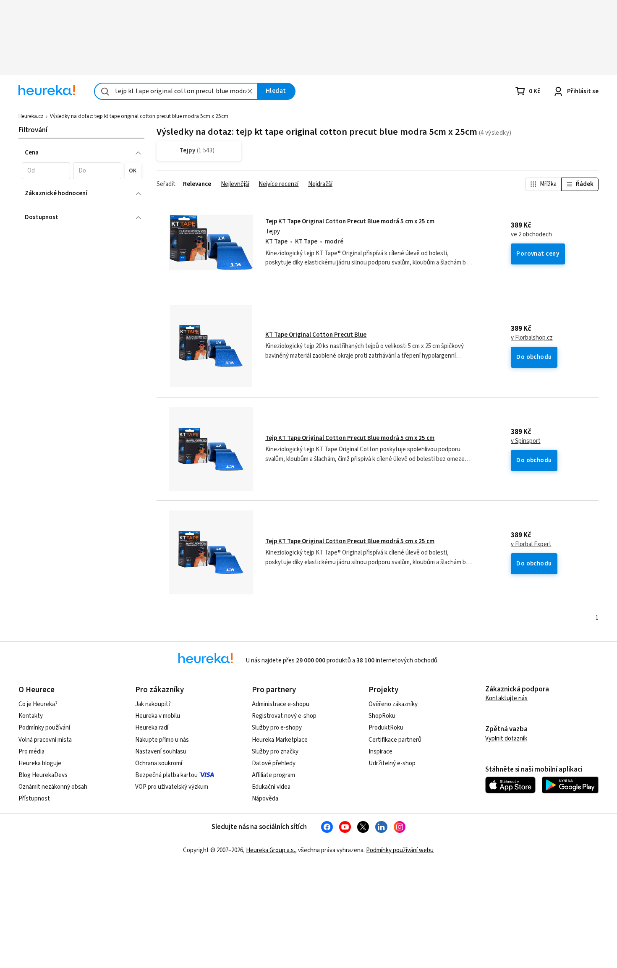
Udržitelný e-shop (392, 763)
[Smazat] (250, 91)
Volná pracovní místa (45, 739)
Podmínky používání (44, 727)
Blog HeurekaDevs (43, 775)
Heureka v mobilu (157, 716)
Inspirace (380, 751)
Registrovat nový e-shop (284, 716)
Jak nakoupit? (153, 704)
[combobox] (176, 91)
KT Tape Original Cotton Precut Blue (315, 334)
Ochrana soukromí (158, 763)
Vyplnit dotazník (506, 738)
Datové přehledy (273, 763)
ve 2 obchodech (531, 234)
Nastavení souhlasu (160, 751)
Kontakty (30, 716)
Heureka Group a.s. (270, 850)
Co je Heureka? (38, 704)
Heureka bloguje (39, 763)
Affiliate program (273, 775)
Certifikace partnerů (395, 739)
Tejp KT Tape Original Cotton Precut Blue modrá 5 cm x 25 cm (349, 221)
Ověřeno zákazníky (393, 704)
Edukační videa (271, 786)
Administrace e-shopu (280, 704)
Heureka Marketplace (280, 739)
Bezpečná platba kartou (166, 775)
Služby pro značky (275, 751)
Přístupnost (34, 798)
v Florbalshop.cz (532, 338)
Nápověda (265, 798)
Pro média (31, 751)
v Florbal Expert (531, 544)
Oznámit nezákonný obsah (52, 786)
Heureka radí (151, 727)
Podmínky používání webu (400, 850)
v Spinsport (526, 441)
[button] (46, 170)
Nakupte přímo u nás (162, 739)
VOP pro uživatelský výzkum (171, 786)
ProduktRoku (386, 727)
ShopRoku (382, 716)
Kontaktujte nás (506, 698)
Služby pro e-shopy (277, 727)
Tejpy (273, 231)
